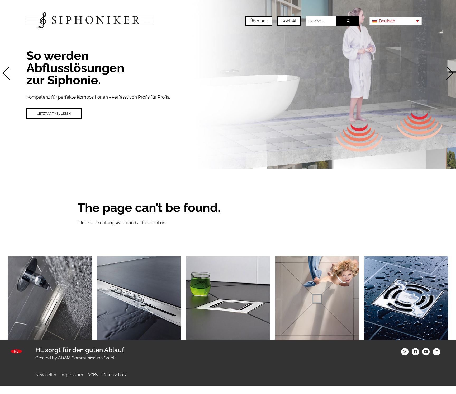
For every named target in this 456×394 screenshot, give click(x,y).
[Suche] (347, 21)
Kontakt (289, 21)
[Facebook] (415, 351)
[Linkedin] (436, 351)
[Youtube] (426, 351)
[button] (9, 73)
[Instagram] (404, 351)
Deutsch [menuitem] (387, 21)
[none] (395, 21)
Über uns (259, 21)
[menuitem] (395, 21)
